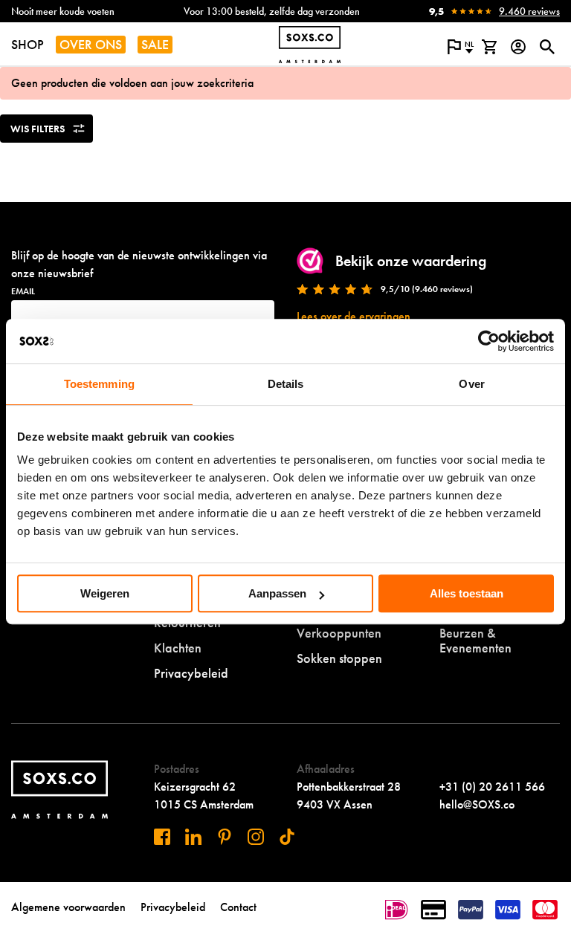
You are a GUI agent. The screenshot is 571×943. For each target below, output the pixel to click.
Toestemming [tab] (99, 383)
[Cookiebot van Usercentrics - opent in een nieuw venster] (489, 341)
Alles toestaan (466, 593)
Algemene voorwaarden (68, 907)
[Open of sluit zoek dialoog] (547, 46)
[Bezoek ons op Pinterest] (224, 837)
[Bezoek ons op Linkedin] (193, 837)
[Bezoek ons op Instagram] (256, 837)
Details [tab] (286, 383)
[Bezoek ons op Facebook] (162, 837)
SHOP (27, 44)
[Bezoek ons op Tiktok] (287, 837)
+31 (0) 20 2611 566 (492, 786)
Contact (238, 907)
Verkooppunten (339, 632)
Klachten (177, 647)
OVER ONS (90, 44)
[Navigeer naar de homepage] (309, 44)
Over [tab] (471, 383)
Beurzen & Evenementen (475, 640)
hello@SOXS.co (476, 804)
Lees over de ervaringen (353, 316)
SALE (155, 44)
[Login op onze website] (518, 46)
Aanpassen (277, 593)
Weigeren (104, 593)
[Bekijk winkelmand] (489, 46)
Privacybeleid (191, 672)
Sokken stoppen (339, 658)
